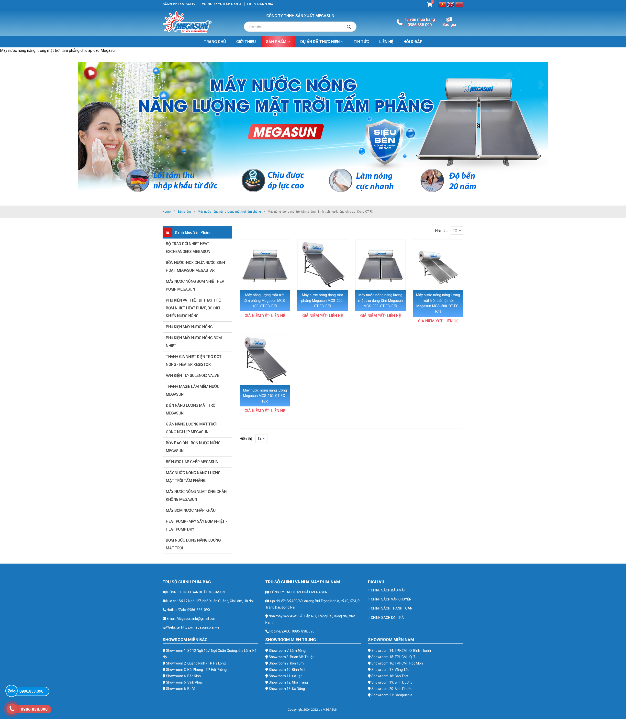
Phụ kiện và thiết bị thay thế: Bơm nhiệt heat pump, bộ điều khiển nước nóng (194, 308)
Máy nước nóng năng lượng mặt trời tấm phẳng (193, 476)
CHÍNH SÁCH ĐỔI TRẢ (387, 618)
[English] (451, 4)
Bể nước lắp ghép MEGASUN (192, 461)
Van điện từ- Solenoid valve (192, 375)
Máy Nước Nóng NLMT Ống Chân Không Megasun (196, 495)
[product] (265, 265)
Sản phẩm (276, 41)
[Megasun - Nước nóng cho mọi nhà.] (187, 22)
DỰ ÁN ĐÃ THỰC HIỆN (320, 41)
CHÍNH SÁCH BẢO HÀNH (221, 4)
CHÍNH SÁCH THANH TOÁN (391, 608)
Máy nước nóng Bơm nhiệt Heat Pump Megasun (196, 285)
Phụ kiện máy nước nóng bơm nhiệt (194, 342)
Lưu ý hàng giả (260, 4)
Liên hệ (386, 41)
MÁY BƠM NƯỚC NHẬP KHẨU (190, 510)
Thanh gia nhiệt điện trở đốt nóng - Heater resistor (194, 360)
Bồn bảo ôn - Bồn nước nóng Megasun (193, 447)
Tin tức (361, 41)
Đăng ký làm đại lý (179, 4)
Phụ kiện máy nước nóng (189, 327)
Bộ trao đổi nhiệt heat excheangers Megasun (188, 247)
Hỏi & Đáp (413, 41)
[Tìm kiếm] (349, 27)
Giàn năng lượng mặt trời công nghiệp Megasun (191, 428)
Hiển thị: (441, 230)
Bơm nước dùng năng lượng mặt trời (193, 544)
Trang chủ (215, 41)
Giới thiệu (246, 41)
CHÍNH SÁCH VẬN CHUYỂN (391, 599)
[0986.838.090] (11, 691)
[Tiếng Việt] (442, 4)
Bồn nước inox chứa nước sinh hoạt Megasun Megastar (195, 266)
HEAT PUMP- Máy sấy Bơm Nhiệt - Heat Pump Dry (196, 525)
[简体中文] (459, 4)
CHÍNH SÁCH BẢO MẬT (388, 590)
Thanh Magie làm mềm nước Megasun (192, 390)
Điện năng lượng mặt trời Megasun (191, 409)
